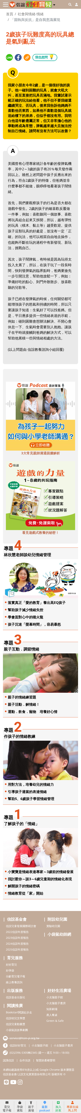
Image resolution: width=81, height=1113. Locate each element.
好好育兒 (11, 964)
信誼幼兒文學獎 (15, 1018)
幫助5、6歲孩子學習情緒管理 (31, 798)
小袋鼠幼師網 (59, 934)
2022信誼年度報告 (17, 932)
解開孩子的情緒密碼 (24, 886)
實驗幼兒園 (53, 926)
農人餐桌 (51, 1015)
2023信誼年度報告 (17, 938)
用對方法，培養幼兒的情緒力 (31, 784)
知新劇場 (51, 1009)
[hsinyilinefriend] (6, 1083)
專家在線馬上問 (72, 1108)
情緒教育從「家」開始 (25, 893)
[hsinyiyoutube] (13, 1083)
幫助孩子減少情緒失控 (25, 609)
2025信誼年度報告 (17, 949)
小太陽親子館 (54, 997)
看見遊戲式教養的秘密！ (40, 532)
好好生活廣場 (59, 990)
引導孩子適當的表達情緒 (27, 791)
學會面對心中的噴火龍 (25, 617)
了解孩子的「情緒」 (21, 823)
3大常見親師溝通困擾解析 (40, 453)
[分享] (9, 57)
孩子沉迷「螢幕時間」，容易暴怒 (34, 624)
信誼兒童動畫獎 (15, 1024)
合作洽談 (24, 1060)
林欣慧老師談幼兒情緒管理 (27, 554)
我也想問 (44, 56)
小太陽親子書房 (56, 1003)
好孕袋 (10, 970)
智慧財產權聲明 (45, 1060)
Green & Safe (55, 1021)
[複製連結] (27, 57)
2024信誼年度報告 (17, 943)
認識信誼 (8, 1060)
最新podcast (44, 1108)
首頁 (9, 14)
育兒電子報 (7, 1108)
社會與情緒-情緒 (31, 14)
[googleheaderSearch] (70, 4)
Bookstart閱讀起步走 (19, 1012)
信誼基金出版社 (15, 997)
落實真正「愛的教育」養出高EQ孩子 (37, 602)
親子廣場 (31, 1108)
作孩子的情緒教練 (19, 736)
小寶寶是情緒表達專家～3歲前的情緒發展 (41, 871)
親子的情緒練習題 (22, 697)
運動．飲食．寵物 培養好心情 (32, 711)
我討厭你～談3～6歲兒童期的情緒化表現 (40, 879)
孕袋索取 (20, 1108)
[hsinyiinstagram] (20, 1083)
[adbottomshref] (40, 415)
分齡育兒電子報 (15, 976)
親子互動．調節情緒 (21, 649)
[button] (54, 4)
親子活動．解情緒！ (24, 704)
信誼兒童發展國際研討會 (21, 926)
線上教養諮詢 (14, 982)
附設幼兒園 (57, 919)
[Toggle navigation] (5, 4)
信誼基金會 (17, 919)
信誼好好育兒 (18, 1045)
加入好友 (58, 1108)
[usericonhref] (75, 4)
